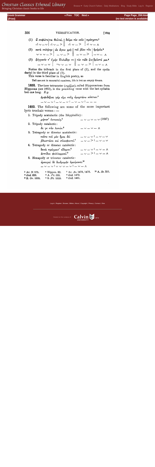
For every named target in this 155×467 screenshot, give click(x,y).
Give (103, 203)
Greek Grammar (16, 15)
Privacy (91, 203)
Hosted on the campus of (62, 217)
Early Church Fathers (93, 6)
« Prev (68, 15)
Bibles (71, 203)
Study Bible (132, 6)
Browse (77, 6)
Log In (141, 6)
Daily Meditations (111, 6)
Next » (85, 15)
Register (149, 6)
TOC (76, 15)
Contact (97, 203)
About (77, 203)
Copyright (84, 203)
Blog (123, 6)
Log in (52, 203)
